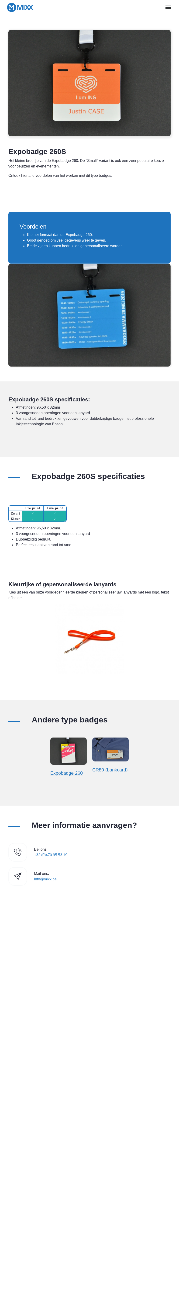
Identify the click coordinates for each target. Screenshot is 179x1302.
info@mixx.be (45, 879)
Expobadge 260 (66, 773)
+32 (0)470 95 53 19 (50, 855)
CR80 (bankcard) (110, 769)
